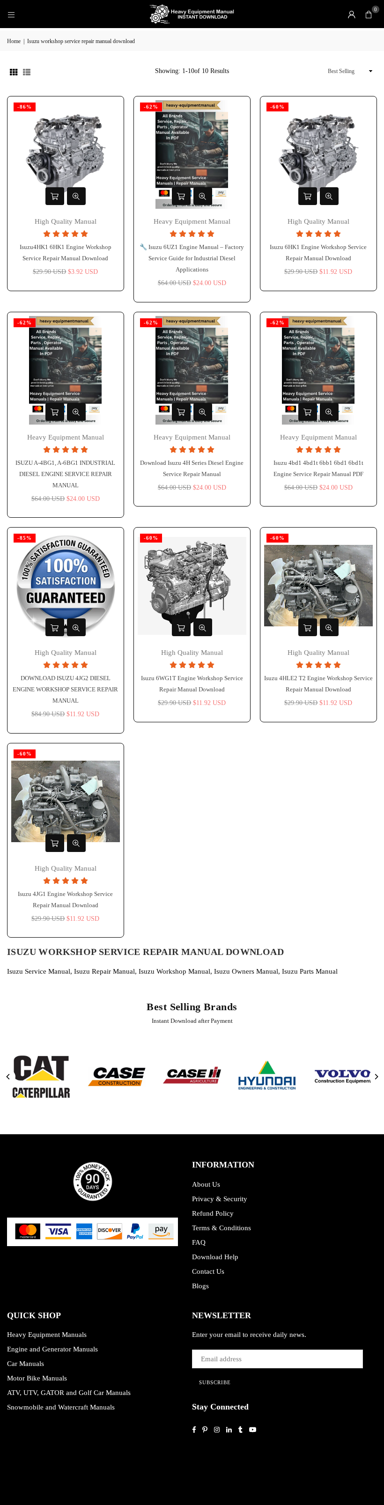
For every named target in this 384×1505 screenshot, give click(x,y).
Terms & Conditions (221, 1228)
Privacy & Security (219, 1199)
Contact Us (208, 1271)
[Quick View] (76, 196)
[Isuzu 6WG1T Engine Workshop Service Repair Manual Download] (192, 585)
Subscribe (215, 1382)
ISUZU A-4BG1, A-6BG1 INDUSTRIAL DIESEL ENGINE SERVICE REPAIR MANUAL (65, 474)
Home (14, 41)
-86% (24, 107)
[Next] (376, 1077)
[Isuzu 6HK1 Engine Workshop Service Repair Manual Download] (318, 154)
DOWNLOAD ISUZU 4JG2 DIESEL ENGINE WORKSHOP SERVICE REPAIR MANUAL (65, 689)
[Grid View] (13, 71)
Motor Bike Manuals (37, 1378)
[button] (368, 14)
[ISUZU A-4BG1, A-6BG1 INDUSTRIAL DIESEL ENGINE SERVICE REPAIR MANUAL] (65, 370)
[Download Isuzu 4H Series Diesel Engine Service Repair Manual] (192, 370)
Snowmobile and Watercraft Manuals (61, 1407)
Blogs (200, 1286)
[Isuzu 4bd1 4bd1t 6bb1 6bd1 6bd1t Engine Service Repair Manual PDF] (318, 370)
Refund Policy (213, 1213)
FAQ (199, 1242)
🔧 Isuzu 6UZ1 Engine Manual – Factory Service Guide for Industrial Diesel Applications (192, 258)
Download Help (215, 1257)
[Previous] (8, 1077)
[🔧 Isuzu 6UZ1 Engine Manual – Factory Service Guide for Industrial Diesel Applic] (192, 154)
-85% (24, 538)
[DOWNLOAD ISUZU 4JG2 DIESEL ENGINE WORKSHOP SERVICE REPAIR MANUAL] (65, 585)
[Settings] (351, 14)
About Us (206, 1184)
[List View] (26, 71)
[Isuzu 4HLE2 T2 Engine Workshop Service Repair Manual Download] (318, 585)
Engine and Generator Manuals (52, 1349)
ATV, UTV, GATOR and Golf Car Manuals (69, 1392)
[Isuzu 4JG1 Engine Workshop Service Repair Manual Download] (65, 801)
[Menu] (11, 14)
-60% (277, 107)
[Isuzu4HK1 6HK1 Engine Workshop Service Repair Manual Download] (65, 154)
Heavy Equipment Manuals (47, 1334)
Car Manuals (25, 1363)
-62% (151, 107)
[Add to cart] (54, 196)
